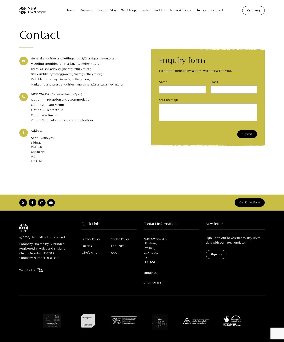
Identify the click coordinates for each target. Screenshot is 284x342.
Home (70, 10)
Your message (169, 100)
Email (214, 82)
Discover (86, 10)
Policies (87, 246)
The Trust (117, 246)
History (201, 10)
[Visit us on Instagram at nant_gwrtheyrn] (42, 203)
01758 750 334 (152, 282)
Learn (101, 10)
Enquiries (150, 272)
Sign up (216, 254)
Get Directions (249, 202)
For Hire (159, 10)
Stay (113, 10)
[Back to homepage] (32, 10)
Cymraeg (253, 10)
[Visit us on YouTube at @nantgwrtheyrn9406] (51, 203)
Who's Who (89, 252)
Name (163, 82)
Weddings (128, 10)
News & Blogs (180, 10)
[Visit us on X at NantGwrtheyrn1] (23, 203)
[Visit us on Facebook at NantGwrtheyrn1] (32, 203)
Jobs (114, 252)
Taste (145, 10)
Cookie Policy (120, 239)
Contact (217, 10)
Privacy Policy (91, 239)
